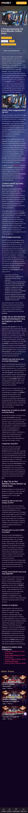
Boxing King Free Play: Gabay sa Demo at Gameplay (13, 683)
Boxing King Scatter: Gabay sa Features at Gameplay (12, 698)
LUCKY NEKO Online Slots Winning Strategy (15, 660)
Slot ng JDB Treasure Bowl (15, 663)
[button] (24, 50)
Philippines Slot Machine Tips (8, 44)
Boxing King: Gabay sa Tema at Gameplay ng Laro (13, 713)
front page (3, 811)
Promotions (9, 811)
